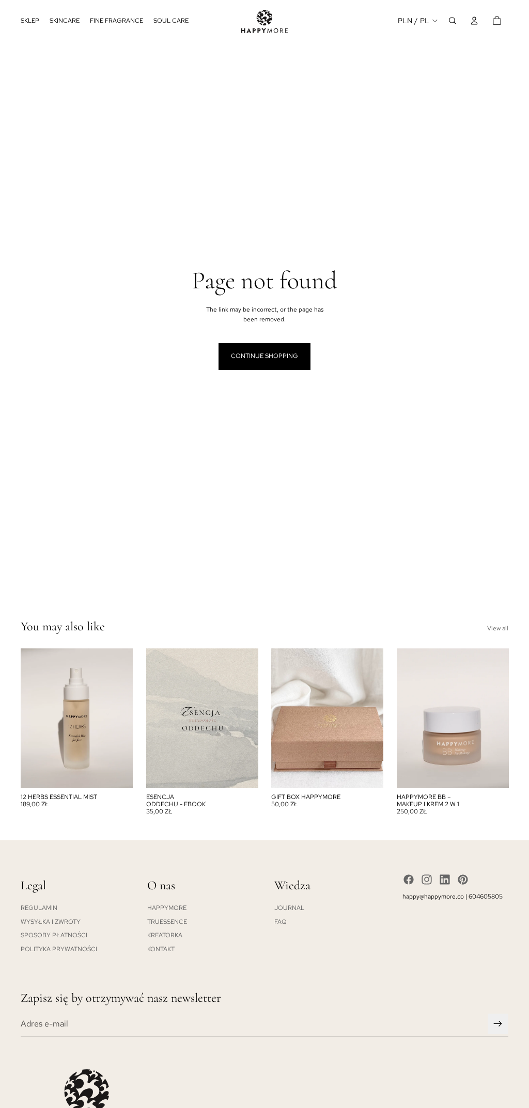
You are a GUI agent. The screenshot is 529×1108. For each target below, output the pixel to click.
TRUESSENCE (167, 922)
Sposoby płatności (54, 935)
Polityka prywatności (59, 949)
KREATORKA (164, 935)
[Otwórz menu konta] (474, 20)
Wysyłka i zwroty (51, 922)
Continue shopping (264, 356)
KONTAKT (161, 949)
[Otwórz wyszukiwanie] (452, 20)
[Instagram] (427, 879)
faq (280, 922)
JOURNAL (289, 908)
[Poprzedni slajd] (154, 718)
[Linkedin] (445, 879)
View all (497, 628)
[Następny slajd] (250, 718)
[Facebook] (408, 879)
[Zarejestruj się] (498, 1024)
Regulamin (39, 908)
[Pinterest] (463, 879)
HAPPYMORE (166, 908)
